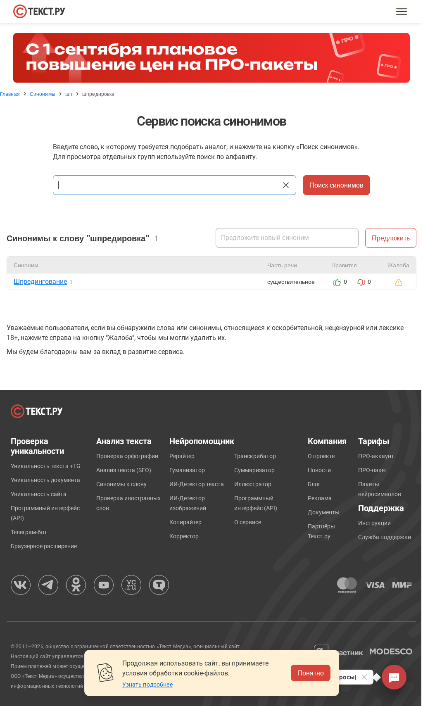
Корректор (184, 536)
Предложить (391, 237)
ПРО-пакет (372, 470)
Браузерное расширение (44, 546)
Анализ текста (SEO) (123, 470)
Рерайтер (182, 456)
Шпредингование (40, 281)
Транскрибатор (255, 456)
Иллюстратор (252, 484)
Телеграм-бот (29, 532)
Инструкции (374, 523)
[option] (211, 58)
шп (68, 94)
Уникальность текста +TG (46, 466)
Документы (324, 512)
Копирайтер (185, 522)
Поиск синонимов (336, 185)
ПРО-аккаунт (376, 456)
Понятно (310, 672)
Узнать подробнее (147, 684)
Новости (319, 470)
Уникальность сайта (39, 494)
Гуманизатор (187, 470)
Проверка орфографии (127, 456)
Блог (314, 484)
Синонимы (42, 94)
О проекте (321, 456)
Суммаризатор (254, 470)
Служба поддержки (384, 537)
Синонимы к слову (121, 484)
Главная (10, 94)
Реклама (320, 498)
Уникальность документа (45, 480)
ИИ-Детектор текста (196, 484)
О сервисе (247, 522)
